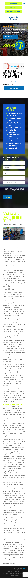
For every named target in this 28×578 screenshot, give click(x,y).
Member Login (13, 4)
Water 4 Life (19, 82)
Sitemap (12, 573)
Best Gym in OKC (20, 224)
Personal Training (13, 11)
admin (6, 224)
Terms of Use (15, 575)
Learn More (14, 88)
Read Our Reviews (10, 36)
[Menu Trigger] (24, 3)
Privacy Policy (15, 191)
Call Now (13, 7)
